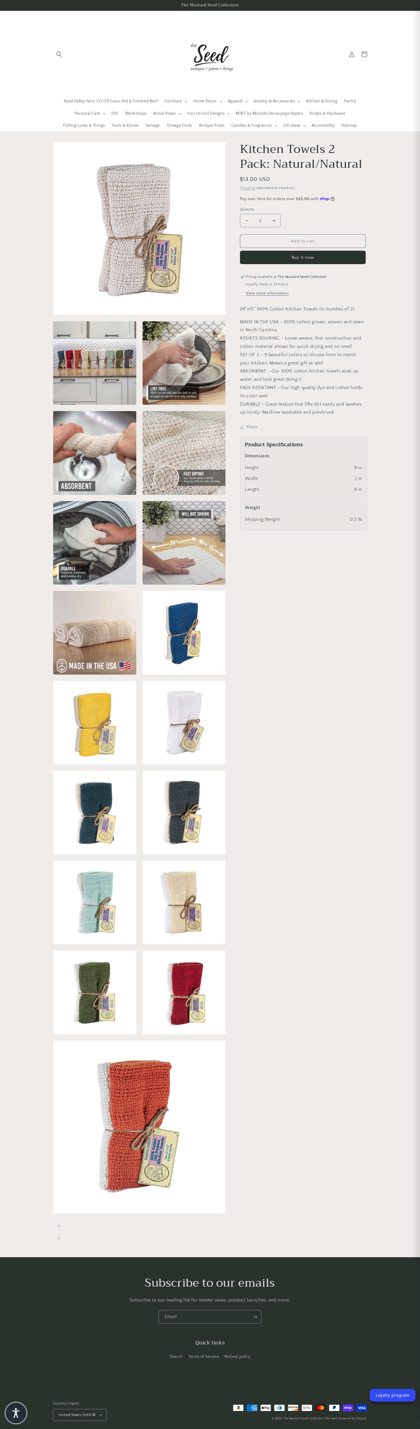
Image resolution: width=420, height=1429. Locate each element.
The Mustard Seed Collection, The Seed (311, 1418)
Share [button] (252, 427)
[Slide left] (59, 1225)
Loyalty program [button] (392, 1395)
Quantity (247, 209)
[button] (59, 54)
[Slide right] (59, 1238)
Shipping (247, 188)
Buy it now (303, 257)
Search (176, 1356)
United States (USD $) (77, 1415)
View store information (267, 293)
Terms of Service (203, 1356)
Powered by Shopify (353, 1418)
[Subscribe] (255, 1317)
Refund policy (237, 1356)
